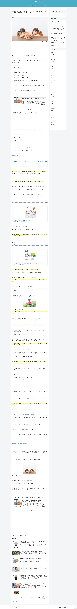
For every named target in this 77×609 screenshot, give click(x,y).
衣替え (52, 115)
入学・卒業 (53, 80)
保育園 (16, 535)
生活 (13, 535)
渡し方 (52, 103)
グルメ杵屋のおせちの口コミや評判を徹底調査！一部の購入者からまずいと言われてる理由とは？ (58, 33)
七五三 (52, 73)
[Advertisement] (30, 48)
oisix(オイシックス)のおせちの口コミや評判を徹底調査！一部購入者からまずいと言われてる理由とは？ (58, 39)
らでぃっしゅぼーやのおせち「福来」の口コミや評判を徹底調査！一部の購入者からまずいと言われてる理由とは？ (58, 28)
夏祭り (52, 87)
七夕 (51, 75)
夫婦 (51, 89)
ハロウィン (53, 68)
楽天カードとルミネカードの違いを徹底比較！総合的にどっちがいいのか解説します (58, 23)
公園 (51, 82)
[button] (64, 14)
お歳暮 (52, 52)
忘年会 (52, 94)
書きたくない (22, 535)
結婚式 (52, 110)
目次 (28, 109)
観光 (51, 117)
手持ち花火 (53, 96)
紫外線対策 (53, 108)
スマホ (52, 66)
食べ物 (52, 127)
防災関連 (52, 122)
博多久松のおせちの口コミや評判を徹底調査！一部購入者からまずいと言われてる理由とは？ (58, 44)
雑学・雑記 (53, 124)
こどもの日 (53, 54)
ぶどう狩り (53, 59)
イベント (52, 61)
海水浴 (52, 101)
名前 (18, 535)
